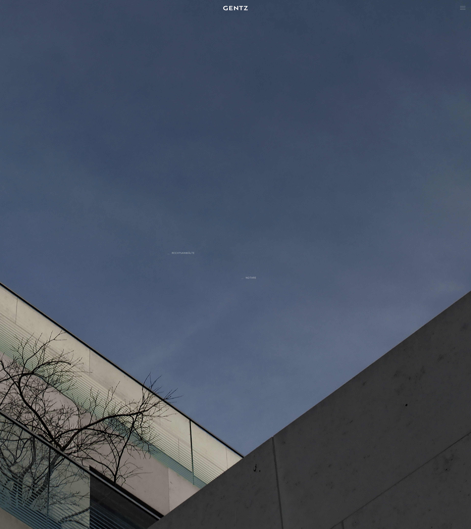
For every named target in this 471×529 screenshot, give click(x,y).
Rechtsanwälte (183, 253)
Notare (251, 277)
